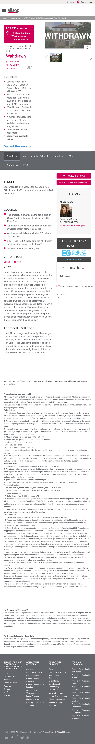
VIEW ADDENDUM (75, 182)
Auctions (29, 669)
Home (6, 673)
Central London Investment (32, 679)
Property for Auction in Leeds (81, 682)
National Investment (34, 699)
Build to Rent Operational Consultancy (54, 678)
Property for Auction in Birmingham (81, 670)
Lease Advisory (32, 696)
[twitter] (12, 737)
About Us (7, 685)
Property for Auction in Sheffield (81, 717)
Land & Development (57, 692)
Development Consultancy (31, 691)
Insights (7, 679)
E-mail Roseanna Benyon (72, 225)
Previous (49, 35)
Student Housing (55, 702)
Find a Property (10, 676)
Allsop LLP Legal (63, 732)
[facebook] (17, 737)
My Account (8, 692)
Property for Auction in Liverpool (81, 693)
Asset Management (34, 672)
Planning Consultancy (35, 702)
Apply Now (74, 259)
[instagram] (22, 737)
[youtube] (27, 737)
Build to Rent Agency (57, 672)
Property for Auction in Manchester (81, 705)
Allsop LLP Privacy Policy (44, 732)
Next (86, 35)
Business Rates (32, 675)
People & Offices (10, 682)
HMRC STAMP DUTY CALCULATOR (75, 286)
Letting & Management (58, 696)
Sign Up (84, 2)
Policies (7, 695)
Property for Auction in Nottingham (81, 711)
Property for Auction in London (81, 699)
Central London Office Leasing (35, 685)
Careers (70, 2)
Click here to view (12, 261)
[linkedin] (6, 737)
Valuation (30, 705)
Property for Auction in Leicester (81, 687)
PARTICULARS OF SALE (73, 175)
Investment (53, 689)
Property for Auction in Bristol (81, 676)
